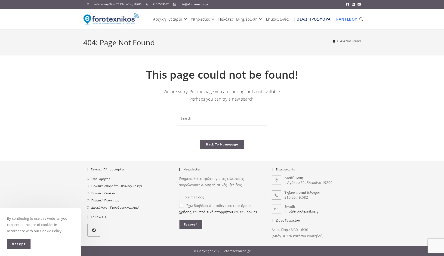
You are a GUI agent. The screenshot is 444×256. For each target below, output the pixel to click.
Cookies (250, 212)
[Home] (334, 41)
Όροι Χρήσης (100, 179)
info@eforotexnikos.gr (302, 211)
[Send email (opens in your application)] (358, 4)
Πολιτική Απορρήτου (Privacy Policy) (116, 186)
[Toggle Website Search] (361, 19)
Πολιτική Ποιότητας (105, 200)
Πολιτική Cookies (103, 193)
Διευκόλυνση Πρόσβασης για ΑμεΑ (115, 207)
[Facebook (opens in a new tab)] (348, 4)
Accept (19, 243)
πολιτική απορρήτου (216, 212)
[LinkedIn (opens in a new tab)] (353, 4)
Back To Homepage (222, 144)
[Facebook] (93, 230)
